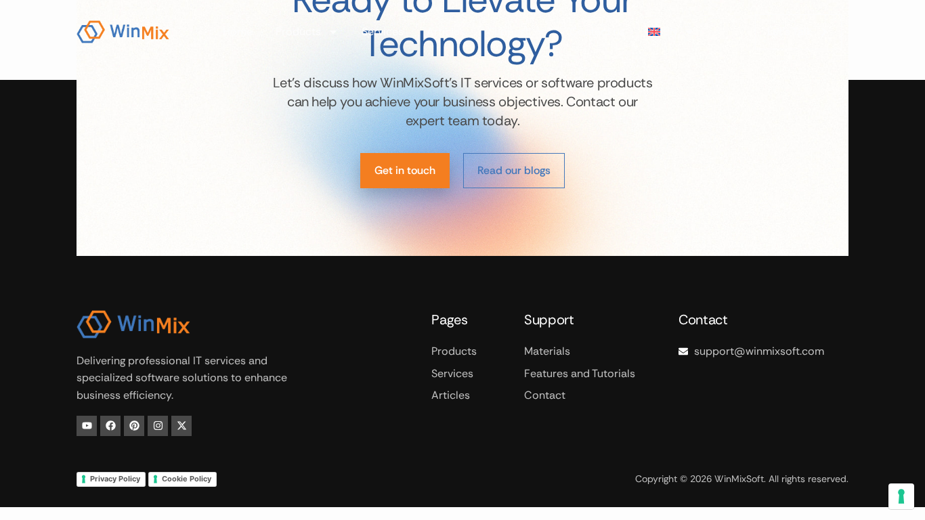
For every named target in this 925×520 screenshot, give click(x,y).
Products (298, 31)
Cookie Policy (186, 478)
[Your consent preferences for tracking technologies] (901, 496)
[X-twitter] (181, 426)
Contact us (597, 31)
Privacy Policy (115, 478)
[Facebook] (110, 426)
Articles (446, 31)
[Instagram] (158, 426)
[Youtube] (87, 426)
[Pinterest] (134, 426)
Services (383, 31)
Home (238, 31)
